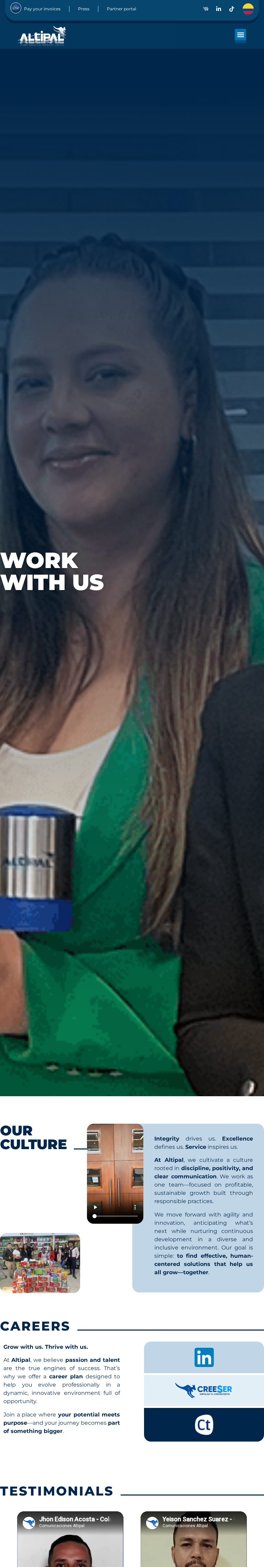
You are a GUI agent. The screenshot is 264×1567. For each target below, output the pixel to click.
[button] (240, 34)
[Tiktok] (232, 9)
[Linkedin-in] (218, 9)
